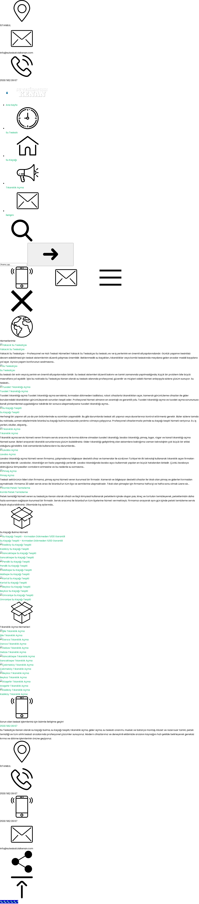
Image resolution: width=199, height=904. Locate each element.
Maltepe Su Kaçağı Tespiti (14, 574)
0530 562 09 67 (8, 726)
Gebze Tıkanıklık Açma (13, 652)
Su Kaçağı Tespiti (9, 412)
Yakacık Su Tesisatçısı (12, 349)
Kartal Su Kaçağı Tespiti (13, 582)
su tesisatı (108, 730)
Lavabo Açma (8, 454)
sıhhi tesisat (25, 734)
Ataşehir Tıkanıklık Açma (14, 686)
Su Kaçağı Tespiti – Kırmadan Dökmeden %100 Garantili (31, 540)
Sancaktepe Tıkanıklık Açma (16, 660)
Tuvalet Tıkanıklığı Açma (14, 391)
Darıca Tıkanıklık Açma (13, 644)
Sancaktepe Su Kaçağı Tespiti (17, 557)
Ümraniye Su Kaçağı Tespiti (15, 599)
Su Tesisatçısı (7, 370)
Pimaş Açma (7, 475)
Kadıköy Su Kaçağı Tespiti (14, 549)
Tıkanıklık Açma (9, 433)
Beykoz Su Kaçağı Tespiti (14, 591)
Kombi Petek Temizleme (14, 492)
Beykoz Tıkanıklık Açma (13, 677)
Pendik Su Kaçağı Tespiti (13, 565)
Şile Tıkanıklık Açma (11, 635)
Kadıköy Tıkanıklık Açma (14, 694)
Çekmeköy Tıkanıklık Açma (15, 669)
